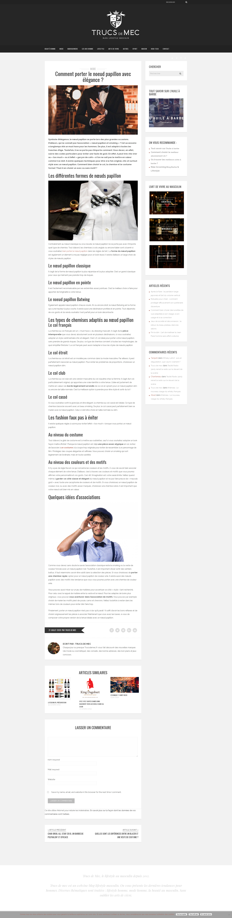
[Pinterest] (181, 57)
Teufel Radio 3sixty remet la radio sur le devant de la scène (166, 369)
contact (166, 49)
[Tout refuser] (229, 914)
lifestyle (100, 49)
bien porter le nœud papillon (74, 251)
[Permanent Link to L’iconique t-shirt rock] (124, 692)
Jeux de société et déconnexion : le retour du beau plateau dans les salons (166, 325)
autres (125, 49)
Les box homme (87, 49)
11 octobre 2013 (85, 709)
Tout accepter (181, 914)
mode (61, 49)
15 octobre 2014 (54, 705)
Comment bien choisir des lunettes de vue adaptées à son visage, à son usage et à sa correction (167, 314)
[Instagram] (185, 57)
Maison (144, 49)
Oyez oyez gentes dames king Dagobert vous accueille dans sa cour (91, 704)
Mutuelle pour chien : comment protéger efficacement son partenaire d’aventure (167, 302)
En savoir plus (206, 914)
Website (51, 779)
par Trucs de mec (69, 630)
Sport (135, 49)
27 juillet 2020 (55, 630)
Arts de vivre (113, 49)
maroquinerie (73, 49)
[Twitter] (172, 57)
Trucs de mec (156, 366)
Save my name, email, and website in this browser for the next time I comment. (86, 792)
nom (54, 760)
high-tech (155, 49)
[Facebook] (176, 57)
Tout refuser (193, 914)
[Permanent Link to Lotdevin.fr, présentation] (59, 699)
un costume (67, 447)
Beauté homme (50, 49)
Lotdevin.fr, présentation (57, 702)
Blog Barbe (171, 167)
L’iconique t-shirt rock (118, 695)
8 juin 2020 (114, 697)
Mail (53, 769)
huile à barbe (173, 148)
